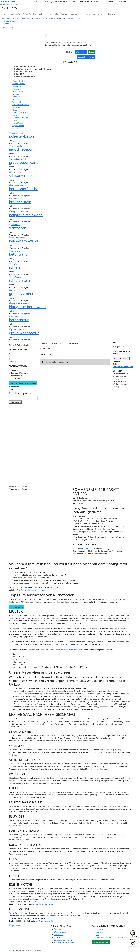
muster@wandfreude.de (71, 649)
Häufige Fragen (44, 14)
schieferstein (19, 280)
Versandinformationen (63, 940)
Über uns (58, 929)
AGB (97, 934)
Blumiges (16, 107)
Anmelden (8, 23)
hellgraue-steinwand (26, 215)
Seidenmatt (16, 370)
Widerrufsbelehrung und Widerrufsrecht (112, 937)
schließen (68, 52)
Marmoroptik (18, 91)
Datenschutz (101, 929)
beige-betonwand (23, 241)
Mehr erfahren (16, 607)
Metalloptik (17, 97)
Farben (15, 120)
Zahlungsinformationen (64, 942)
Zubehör (93, 14)
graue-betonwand (23, 162)
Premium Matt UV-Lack (20, 373)
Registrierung (9, 21)
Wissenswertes (60, 932)
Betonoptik (17, 86)
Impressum (100, 932)
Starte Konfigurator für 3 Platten (67, 18)
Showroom (58, 937)
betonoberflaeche (23, 188)
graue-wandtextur (24, 333)
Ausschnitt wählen (49, 343)
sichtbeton (17, 228)
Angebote (102, 14)
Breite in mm (45, 354)
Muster (15, 128)
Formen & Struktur (20, 118)
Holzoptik (16, 94)
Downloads (58, 934)
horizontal (15, 387)
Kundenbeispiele (86, 548)
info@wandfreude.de (44, 904)
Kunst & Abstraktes (20, 112)
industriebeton (21, 149)
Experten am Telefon (8, 1)
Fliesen (15, 110)
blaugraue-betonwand (27, 306)
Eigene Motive (18, 125)
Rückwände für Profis (79, 14)
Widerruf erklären (101, 942)
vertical (14, 389)
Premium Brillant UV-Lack (21, 375)
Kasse (91, 52)
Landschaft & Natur (20, 104)
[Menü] (136, 930)
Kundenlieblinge (19, 81)
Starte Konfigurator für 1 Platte (13, 18)
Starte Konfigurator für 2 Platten (39, 18)
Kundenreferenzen (60, 14)
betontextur (19, 319)
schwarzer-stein (22, 175)
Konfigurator (15, 14)
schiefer (15, 267)
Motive (4, 14)
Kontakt (111, 14)
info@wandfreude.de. (36, 590)
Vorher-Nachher (29, 14)
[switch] (133, 943)
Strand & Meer (18, 84)
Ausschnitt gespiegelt (69, 343)
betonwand (18, 254)
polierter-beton (21, 136)
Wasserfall (16, 102)
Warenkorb (81, 52)
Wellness (16, 99)
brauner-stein (20, 201)
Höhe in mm (45, 348)
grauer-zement (21, 293)
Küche (15, 115)
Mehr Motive (17, 123)
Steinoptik (16, 89)
